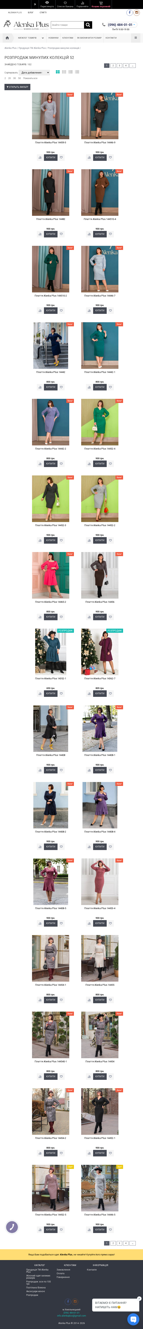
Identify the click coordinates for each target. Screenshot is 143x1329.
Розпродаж (32, 1295)
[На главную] (7, 38)
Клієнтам (67, 38)
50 (19, 78)
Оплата (60, 1273)
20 (9, 78)
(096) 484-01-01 (71, 1312)
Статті (43, 12)
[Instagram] (137, 12)
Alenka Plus (15, 12)
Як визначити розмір (89, 38)
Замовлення (63, 1269)
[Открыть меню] (35, 4)
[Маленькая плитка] (64, 72)
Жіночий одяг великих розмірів (38, 1276)
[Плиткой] (58, 72)
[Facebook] (130, 12)
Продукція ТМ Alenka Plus (32, 48)
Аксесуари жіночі (35, 1291)
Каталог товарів (27, 38)
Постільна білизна (36, 1287)
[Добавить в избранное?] (61, 157)
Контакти (111, 38)
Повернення (63, 1277)
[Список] (71, 72)
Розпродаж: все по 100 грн (38, 1282)
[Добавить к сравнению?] (40, 157)
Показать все (30, 78)
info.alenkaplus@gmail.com (71, 1315)
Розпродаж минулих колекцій (63, 48)
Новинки (53, 38)
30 (14, 78)
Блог (31, 12)
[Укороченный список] (77, 72)
